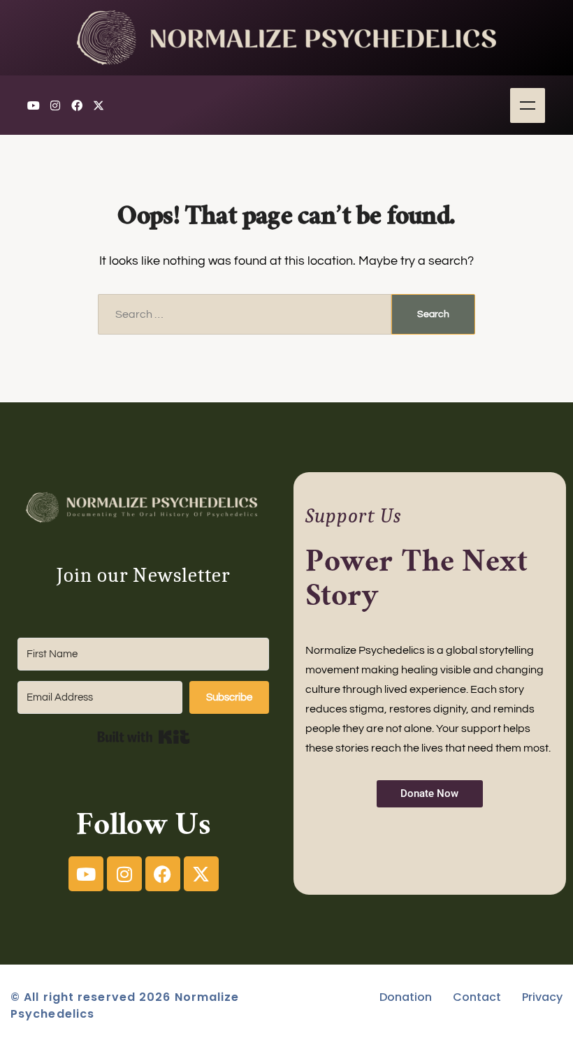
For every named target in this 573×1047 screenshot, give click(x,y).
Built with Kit (143, 736)
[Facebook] (76, 105)
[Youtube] (33, 105)
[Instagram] (55, 105)
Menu (527, 105)
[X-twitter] (98, 105)
